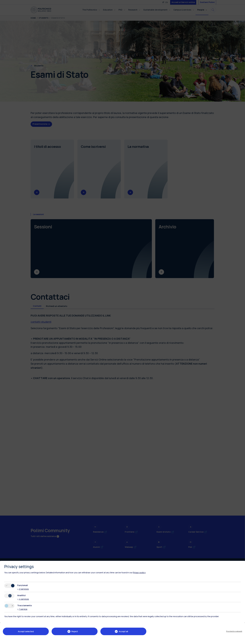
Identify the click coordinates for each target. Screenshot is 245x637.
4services (23, 599)
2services (23, 589)
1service (22, 609)
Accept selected (26, 631)
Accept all (123, 631)
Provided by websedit (234, 631)
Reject (74, 631)
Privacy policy (139, 572)
